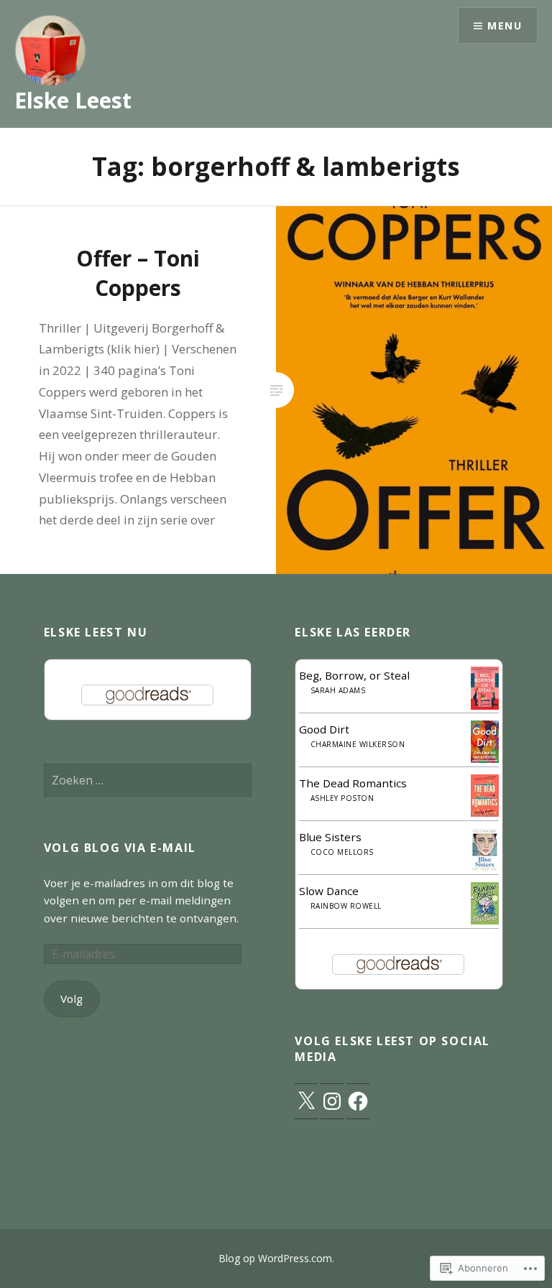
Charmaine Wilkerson (357, 744)
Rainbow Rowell (346, 906)
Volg (71, 998)
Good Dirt (324, 729)
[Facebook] (357, 1101)
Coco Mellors (342, 852)
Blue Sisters (330, 837)
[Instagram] (332, 1101)
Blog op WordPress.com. (276, 1258)
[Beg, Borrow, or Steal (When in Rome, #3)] (485, 706)
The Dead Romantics (353, 783)
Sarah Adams (338, 690)
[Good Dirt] (485, 758)
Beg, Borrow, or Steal (354, 675)
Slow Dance (329, 891)
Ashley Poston (342, 798)
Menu (504, 25)
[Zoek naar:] (148, 780)
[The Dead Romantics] (485, 812)
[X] (306, 1101)
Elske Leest (73, 100)
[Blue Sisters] (485, 867)
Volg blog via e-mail (120, 848)
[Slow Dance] (485, 920)
